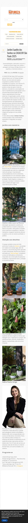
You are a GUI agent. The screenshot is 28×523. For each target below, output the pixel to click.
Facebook (8, 24)
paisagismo (15, 59)
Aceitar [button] (4, 520)
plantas (20, 59)
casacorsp (18, 58)
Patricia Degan (15, 253)
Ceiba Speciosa (20, 34)
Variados (9, 58)
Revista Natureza (14, 12)
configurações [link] (5, 517)
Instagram (11, 24)
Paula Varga (8, 166)
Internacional (19, 38)
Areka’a (17, 246)
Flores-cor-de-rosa (10, 38)
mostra (23, 58)
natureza (9, 59)
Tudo (6, 34)
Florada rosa (19, 36)
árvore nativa (12, 34)
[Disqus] (14, 492)
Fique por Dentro (10, 36)
